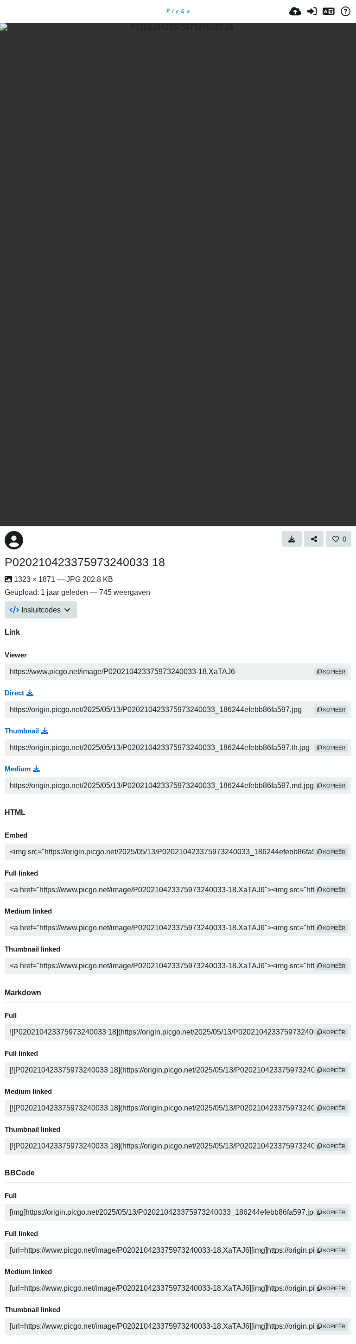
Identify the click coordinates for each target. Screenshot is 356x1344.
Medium (18, 769)
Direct (14, 693)
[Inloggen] (312, 11)
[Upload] (295, 11)
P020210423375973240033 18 (85, 561)
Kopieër (333, 672)
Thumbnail (22, 731)
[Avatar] (14, 540)
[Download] (292, 539)
